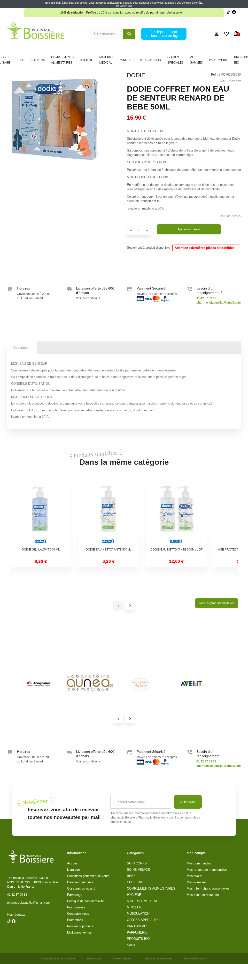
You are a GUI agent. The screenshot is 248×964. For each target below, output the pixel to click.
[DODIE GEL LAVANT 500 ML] (41, 516)
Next (130, 718)
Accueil (72, 863)
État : (223, 80)
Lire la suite (174, 12)
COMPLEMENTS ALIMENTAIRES (62, 60)
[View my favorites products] (224, 34)
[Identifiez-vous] (206, 34)
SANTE (132, 945)
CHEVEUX (38, 60)
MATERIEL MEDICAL (106, 60)
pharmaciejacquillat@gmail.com (28, 902)
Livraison (73, 869)
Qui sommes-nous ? (81, 888)
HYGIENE (86, 60)
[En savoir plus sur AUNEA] (89, 683)
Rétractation (94, 958)
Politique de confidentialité (85, 901)
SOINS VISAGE (138, 869)
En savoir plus (124, 5)
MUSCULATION (150, 60)
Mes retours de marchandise (207, 869)
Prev (118, 718)
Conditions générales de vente (88, 876)
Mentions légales (121, 958)
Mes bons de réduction (203, 895)
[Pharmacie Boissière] (35, 30)
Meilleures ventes (79, 932)
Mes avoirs (194, 876)
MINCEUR (127, 60)
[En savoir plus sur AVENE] (140, 683)
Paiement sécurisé (80, 882)
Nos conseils (76, 907)
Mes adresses (197, 882)
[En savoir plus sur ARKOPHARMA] (39, 683)
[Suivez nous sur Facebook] (228, 12)
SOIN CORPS (137, 863)
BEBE (20, 60)
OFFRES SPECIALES (175, 60)
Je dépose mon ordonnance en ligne (164, 34)
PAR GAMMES (196, 60)
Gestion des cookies (195, 958)
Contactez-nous (78, 913)
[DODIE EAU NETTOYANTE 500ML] (109, 516)
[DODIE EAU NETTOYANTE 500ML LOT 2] (176, 516)
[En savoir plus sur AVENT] (191, 683)
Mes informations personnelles (208, 888)
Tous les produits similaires (216, 603)
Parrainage (74, 895)
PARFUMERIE (218, 60)
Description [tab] (22, 347)
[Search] (129, 34)
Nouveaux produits (80, 926)
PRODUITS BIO (138, 939)
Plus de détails (230, 216)
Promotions (75, 920)
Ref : (214, 74)
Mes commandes (199, 863)
